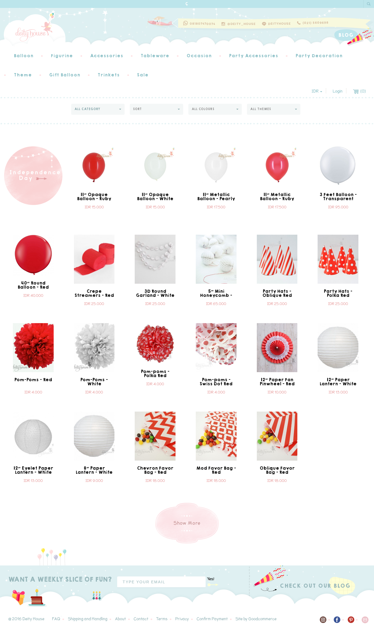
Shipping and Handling (87, 619)
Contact (141, 619)
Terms (162, 619)
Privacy (182, 619)
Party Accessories (253, 56)
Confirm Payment (212, 619)
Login (338, 91)
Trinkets (108, 75)
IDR (316, 91)
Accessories (106, 56)
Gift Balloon (64, 75)
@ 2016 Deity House (26, 619)
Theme (23, 75)
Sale (142, 75)
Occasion (199, 56)
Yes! (210, 579)
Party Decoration (319, 56)
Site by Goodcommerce (256, 619)
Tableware (154, 56)
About (120, 619)
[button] (98, 109)
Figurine (62, 56)
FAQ (56, 619)
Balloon (23, 56)
